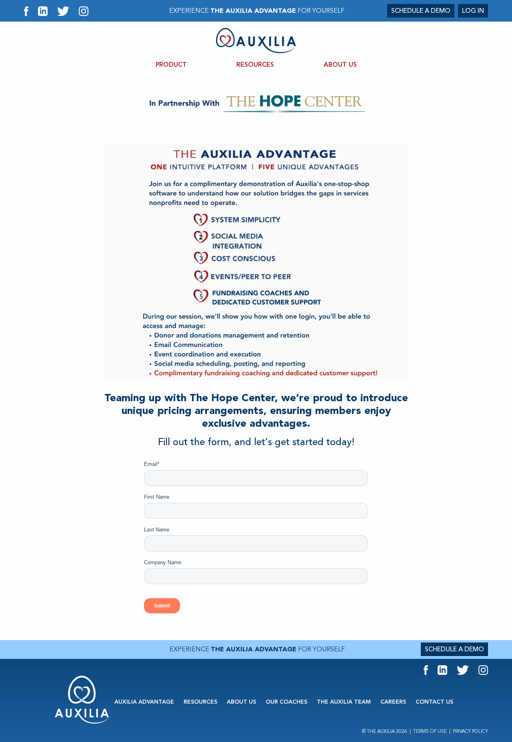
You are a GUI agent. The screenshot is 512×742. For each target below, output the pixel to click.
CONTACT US (434, 702)
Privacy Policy (470, 731)
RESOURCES (255, 65)
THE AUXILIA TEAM (344, 702)
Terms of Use (430, 731)
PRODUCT (171, 65)
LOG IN (473, 11)
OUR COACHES (286, 702)
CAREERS (393, 702)
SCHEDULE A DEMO (420, 11)
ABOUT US (340, 65)
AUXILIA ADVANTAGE (144, 702)
